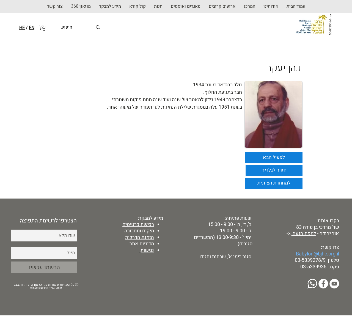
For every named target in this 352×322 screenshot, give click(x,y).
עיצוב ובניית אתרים (51, 288)
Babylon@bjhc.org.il (317, 254)
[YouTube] (334, 283)
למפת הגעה (304, 233)
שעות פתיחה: (237, 218)
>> (288, 233)
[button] (158, 6)
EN (31, 27)
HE (22, 27)
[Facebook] (323, 283)
